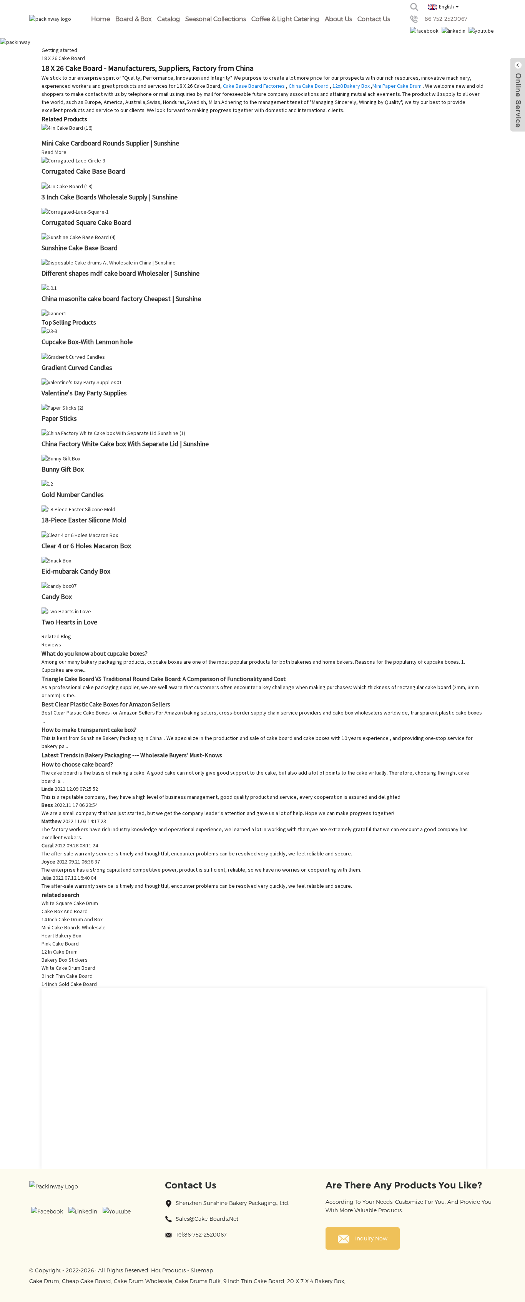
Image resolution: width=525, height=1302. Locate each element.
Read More (54, 152)
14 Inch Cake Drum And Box (72, 919)
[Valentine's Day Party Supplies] (82, 381)
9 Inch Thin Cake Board (67, 975)
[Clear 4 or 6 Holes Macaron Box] (80, 534)
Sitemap (202, 1270)
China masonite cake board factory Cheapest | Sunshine (121, 298)
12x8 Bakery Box (351, 85)
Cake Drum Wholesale (143, 1281)
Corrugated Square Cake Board (86, 222)
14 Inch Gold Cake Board (69, 984)
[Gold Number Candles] (47, 483)
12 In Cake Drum (60, 951)
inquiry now (371, 1238)
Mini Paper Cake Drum (397, 85)
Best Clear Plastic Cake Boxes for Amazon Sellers (106, 704)
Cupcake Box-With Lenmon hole (87, 341)
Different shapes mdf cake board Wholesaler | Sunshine (120, 273)
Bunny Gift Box (63, 469)
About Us (338, 18)
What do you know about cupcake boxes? (95, 653)
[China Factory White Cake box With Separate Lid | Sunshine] (113, 432)
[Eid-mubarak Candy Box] (56, 560)
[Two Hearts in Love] (66, 610)
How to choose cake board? (77, 764)
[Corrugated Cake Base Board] (73, 160)
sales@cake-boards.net (207, 1218)
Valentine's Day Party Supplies (84, 392)
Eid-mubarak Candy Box (76, 571)
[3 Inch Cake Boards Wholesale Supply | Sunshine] (67, 185)
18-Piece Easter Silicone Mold (84, 519)
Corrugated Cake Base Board (83, 171)
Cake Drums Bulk (198, 1281)
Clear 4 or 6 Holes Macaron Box (86, 545)
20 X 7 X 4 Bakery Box (315, 1281)
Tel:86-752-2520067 (201, 1234)
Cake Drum (44, 1281)
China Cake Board (309, 85)
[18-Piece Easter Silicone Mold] (78, 508)
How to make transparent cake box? (89, 729)
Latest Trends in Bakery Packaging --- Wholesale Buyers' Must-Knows (132, 755)
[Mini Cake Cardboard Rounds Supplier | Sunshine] (67, 127)
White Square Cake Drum (70, 903)
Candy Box (57, 596)
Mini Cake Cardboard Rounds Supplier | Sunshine (110, 143)
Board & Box (133, 18)
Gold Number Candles (73, 494)
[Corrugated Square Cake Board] (75, 211)
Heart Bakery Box (61, 935)
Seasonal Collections (215, 18)
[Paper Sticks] (62, 407)
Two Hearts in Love (69, 622)
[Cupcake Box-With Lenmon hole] (49, 330)
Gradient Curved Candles (77, 367)
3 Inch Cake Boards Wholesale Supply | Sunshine (110, 196)
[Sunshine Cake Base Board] (79, 236)
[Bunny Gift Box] (61, 458)
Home (100, 18)
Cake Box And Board (65, 911)
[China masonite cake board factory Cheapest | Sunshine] (49, 287)
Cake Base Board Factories (254, 85)
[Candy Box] (59, 585)
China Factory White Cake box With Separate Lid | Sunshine (125, 443)
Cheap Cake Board (86, 1281)
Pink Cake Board (60, 943)
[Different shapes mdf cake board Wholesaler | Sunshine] (109, 262)
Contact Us (373, 18)
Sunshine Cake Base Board (80, 247)
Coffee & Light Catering (285, 18)
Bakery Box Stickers (65, 959)
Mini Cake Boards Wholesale (74, 927)
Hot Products (168, 1270)
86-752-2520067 (446, 18)
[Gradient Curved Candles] (73, 356)
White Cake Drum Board (68, 967)
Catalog (168, 18)
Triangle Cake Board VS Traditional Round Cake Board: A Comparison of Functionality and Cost (164, 679)
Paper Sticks (59, 418)
